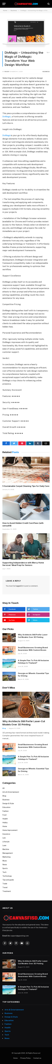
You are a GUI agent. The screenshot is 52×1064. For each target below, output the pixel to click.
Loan (4, 845)
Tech (4, 872)
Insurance (6, 834)
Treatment (6, 891)
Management (7, 853)
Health (5, 819)
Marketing (6, 857)
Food (4, 815)
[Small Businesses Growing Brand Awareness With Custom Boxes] (9, 650)
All (3, 788)
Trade (4, 884)
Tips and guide (8, 880)
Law (4, 838)
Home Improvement (10, 830)
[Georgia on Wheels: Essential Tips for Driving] (9, 676)
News (4, 865)
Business (46, 71)
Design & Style (8, 803)
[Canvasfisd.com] (26, 4)
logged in (19, 586)
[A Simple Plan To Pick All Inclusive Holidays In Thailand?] (9, 663)
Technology (7, 876)
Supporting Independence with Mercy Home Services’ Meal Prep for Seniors (23, 563)
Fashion (5, 811)
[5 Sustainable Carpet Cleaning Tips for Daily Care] (26, 470)
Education (6, 807)
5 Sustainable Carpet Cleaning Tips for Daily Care (25, 486)
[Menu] (4, 4)
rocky (7, 71)
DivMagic (6, 116)
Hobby (4, 823)
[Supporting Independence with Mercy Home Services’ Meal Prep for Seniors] (26, 546)
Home (4, 826)
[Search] (48, 4)
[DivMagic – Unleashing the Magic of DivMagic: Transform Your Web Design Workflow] (26, 33)
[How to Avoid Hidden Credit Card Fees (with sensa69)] (26, 507)
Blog (4, 796)
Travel (4, 887)
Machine (5, 849)
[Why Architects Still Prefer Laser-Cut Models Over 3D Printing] (9, 637)
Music (4, 861)
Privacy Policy (25, 1058)
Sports (5, 868)
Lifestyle (5, 842)
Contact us (37, 1058)
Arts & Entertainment (10, 792)
